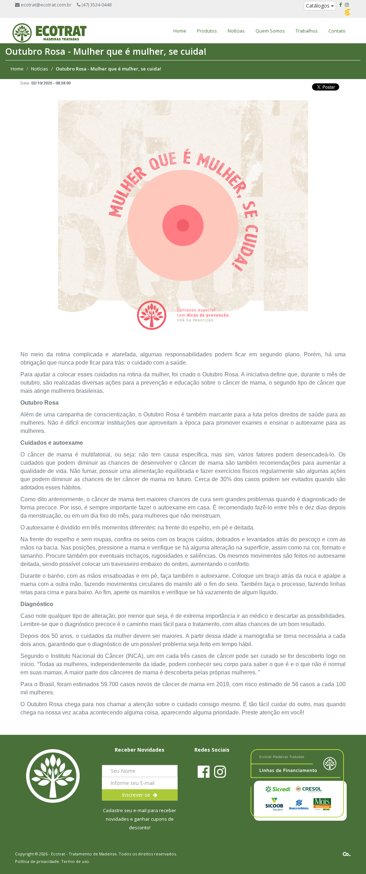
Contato (337, 31)
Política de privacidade (37, 861)
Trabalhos (307, 31)
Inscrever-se (137, 794)
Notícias (236, 31)
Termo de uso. (75, 861)
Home (179, 31)
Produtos (207, 31)
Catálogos (318, 5)
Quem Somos (270, 31)
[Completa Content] (346, 853)
